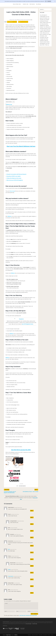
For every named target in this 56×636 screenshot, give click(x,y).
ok (45, 1)
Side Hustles (32, 4)
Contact (52, 634)
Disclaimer (29, 634)
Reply (32, 510)
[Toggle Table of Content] (13, 101)
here (31, 19)
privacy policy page (28, 623)
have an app (12, 191)
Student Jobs (25, 4)
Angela (9, 569)
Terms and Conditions (35, 634)
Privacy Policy (41, 634)
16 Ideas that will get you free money (14, 178)
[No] (54, 1)
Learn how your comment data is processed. (28, 615)
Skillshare (9, 216)
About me (49, 634)
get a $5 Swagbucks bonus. (27, 324)
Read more (49, 1)
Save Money (38, 4)
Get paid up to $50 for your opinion (13, 176)
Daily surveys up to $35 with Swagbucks (15, 180)
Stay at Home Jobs (17, 4)
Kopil (9, 549)
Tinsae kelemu (10, 576)
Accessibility (45, 634)
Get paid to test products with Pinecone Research (16, 174)
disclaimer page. (35, 623)
